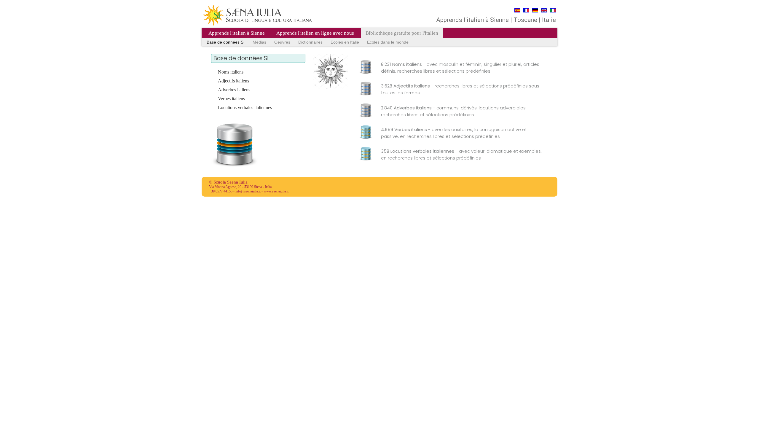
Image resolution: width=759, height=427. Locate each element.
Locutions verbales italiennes (245, 107)
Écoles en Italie (345, 42)
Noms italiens (230, 71)
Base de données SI (226, 42)
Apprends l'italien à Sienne (236, 33)
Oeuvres (282, 42)
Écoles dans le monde (388, 42)
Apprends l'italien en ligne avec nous (315, 33)
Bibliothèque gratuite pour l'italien (402, 33)
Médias (259, 42)
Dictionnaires (310, 42)
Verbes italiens (231, 98)
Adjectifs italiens (233, 80)
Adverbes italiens (234, 89)
